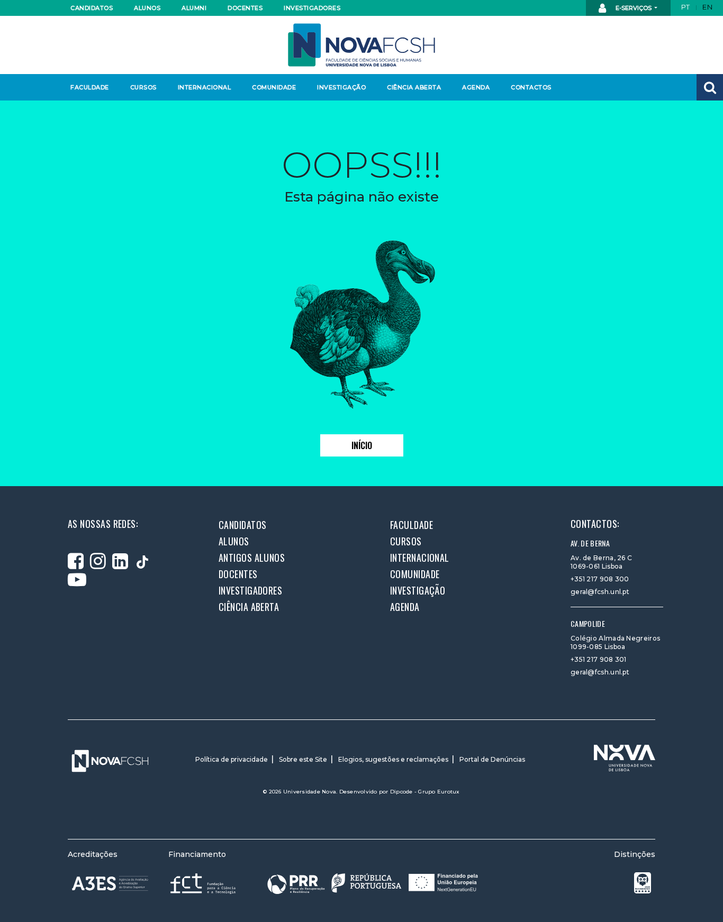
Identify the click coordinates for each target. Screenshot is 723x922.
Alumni (194, 8)
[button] (710, 87)
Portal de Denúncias (492, 759)
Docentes (245, 8)
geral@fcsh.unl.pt (600, 592)
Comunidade (274, 87)
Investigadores (311, 8)
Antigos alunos (252, 557)
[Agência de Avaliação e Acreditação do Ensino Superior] (110, 883)
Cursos (143, 87)
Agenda (476, 87)
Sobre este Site (303, 759)
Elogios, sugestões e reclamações (393, 759)
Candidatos (91, 8)
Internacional (204, 87)
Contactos (531, 87)
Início (361, 445)
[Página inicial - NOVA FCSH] (361, 44)
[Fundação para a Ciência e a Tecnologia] (204, 883)
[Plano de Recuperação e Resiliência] (373, 883)
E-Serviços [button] (633, 8)
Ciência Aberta (413, 87)
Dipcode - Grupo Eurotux (425, 791)
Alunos (147, 8)
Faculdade (89, 87)
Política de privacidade (231, 759)
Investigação (341, 87)
